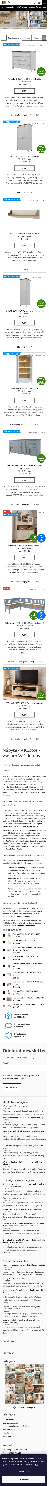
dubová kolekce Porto (35, 816)
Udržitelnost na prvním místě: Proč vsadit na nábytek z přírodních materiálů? (24, 1185)
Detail (24, 91)
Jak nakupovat (8, 1419)
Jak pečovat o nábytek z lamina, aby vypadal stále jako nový (23, 1146)
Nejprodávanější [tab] (14, 38)
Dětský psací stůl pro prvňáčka (15, 1106)
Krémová (24, 269)
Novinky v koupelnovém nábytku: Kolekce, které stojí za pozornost (24, 1266)
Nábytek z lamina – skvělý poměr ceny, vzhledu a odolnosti (22, 1163)
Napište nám (8, 1432)
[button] (3, 20)
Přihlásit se (11, 1087)
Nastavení (24, 1471)
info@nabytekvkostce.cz (17, 1449)
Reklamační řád (9, 1429)
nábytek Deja (29, 846)
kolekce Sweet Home (30, 826)
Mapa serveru (8, 1436)
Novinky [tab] (27, 38)
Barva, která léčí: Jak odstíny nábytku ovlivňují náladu (24, 1131)
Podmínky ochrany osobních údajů (17, 1426)
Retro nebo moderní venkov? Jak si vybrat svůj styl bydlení (23, 1118)
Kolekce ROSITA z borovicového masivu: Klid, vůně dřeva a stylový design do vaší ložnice (23, 1224)
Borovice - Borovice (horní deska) (20, 661)
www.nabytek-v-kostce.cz (28, 860)
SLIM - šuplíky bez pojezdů (20, 115)
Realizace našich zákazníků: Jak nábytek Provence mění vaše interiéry (23, 1321)
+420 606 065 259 (14, 1453)
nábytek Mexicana (9, 841)
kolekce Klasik (15, 849)
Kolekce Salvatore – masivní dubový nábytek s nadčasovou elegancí (21, 1307)
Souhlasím (23, 1479)
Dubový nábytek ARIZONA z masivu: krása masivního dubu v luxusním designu (24, 1241)
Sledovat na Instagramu (26, 1407)
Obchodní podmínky (11, 1423)
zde (36, 1464)
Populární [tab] (38, 38)
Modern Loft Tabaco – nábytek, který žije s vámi (22, 1209)
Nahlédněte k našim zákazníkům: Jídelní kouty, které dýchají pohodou (24, 1291)
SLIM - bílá (28, 192)
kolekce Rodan (32, 830)
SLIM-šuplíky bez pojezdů (20, 424)
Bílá (18, 192)
